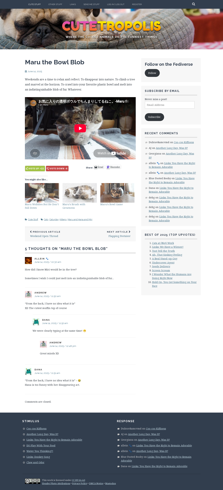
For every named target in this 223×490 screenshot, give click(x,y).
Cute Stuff (34, 4)
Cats (46, 219)
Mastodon (110, 483)
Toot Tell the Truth (163, 250)
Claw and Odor (35, 462)
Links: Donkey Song (38, 456)
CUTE (111, 26)
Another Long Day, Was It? (172, 148)
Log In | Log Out (115, 4)
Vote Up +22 (36, 168)
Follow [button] (152, 73)
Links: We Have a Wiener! (167, 246)
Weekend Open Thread (45, 234)
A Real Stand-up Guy (164, 258)
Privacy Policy (79, 483)
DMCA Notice (96, 483)
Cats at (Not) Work (163, 243)
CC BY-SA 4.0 (78, 480)
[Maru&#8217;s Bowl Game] (117, 193)
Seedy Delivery (161, 266)
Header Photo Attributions (56, 483)
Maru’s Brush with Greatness (74, 206)
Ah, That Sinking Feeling (167, 254)
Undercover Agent (163, 262)
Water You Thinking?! (39, 451)
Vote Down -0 (58, 168)
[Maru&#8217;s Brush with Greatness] (80, 193)
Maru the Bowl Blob (54, 62)
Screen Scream (161, 270)
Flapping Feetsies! (118, 234)
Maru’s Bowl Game (111, 204)
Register (137, 4)
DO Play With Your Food (40, 445)
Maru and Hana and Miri (80, 219)
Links (73, 4)
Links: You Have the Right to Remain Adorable (54, 439)
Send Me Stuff (91, 4)
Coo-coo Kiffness (184, 142)
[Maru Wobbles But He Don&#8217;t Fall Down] (42, 193)
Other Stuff (55, 4)
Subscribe (154, 117)
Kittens (63, 219)
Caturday (54, 219)
